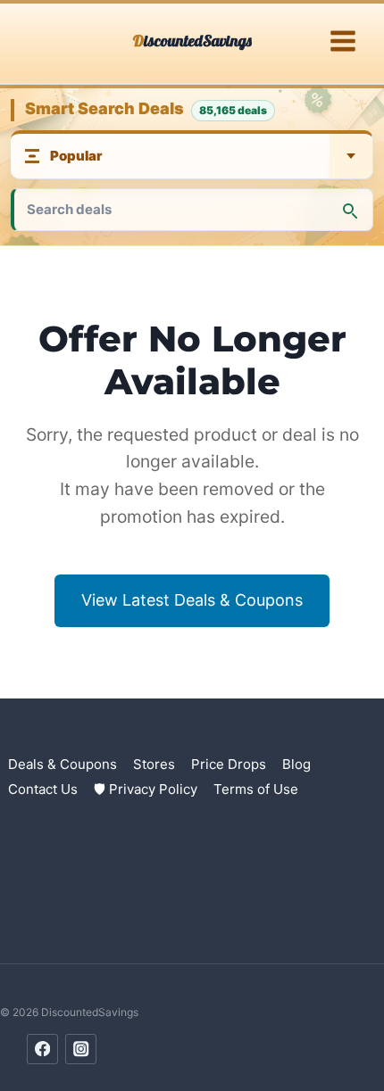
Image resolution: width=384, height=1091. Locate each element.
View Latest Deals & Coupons (192, 600)
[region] (192, 938)
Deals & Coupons (62, 764)
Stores (154, 764)
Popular (76, 155)
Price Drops (228, 764)
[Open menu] (342, 41)
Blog (296, 764)
